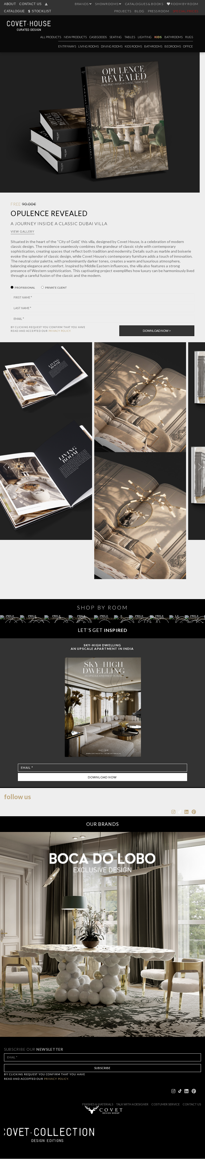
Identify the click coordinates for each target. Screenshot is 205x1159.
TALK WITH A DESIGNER (132, 1104)
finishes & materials (97, 1104)
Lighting (145, 37)
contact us (192, 1104)
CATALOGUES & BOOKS (144, 4)
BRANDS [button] (82, 4)
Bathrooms (173, 37)
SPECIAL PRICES (185, 11)
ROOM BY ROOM (184, 4)
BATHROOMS (153, 46)
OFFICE (188, 46)
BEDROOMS (172, 46)
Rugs (189, 37)
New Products (75, 37)
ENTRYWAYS (67, 46)
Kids (158, 37)
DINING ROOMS (112, 46)
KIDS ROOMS (133, 46)
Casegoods (98, 37)
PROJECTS (122, 11)
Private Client (56, 287)
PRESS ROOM (158, 11)
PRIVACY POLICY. (60, 330)
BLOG (139, 11)
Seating (115, 37)
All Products (50, 37)
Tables (129, 37)
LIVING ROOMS (88, 46)
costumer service (165, 1104)
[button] (200, 466)
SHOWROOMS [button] (107, 4)
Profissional (25, 287)
